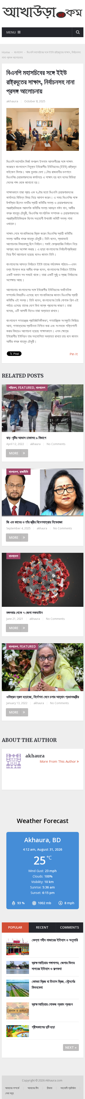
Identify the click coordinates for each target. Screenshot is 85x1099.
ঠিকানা (49, 1088)
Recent (42, 927)
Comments (69, 927)
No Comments (56, 444)
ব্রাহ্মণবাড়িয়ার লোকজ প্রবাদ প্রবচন (52, 1004)
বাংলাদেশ (18, 52)
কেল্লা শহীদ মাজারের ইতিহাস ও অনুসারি (55, 939)
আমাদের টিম (33, 1088)
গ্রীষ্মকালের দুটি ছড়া (43, 1027)
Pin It (74, 354)
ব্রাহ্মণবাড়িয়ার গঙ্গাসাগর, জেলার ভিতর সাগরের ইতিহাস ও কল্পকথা (53, 965)
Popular (15, 927)
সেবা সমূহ (9, 1093)
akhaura (12, 101)
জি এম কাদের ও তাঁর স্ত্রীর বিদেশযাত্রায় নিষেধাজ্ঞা (34, 522)
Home (6, 52)
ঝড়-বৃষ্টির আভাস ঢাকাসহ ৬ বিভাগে (26, 437)
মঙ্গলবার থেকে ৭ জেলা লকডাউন (24, 612)
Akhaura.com (54, 1080)
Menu (11, 32)
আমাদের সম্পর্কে (12, 1088)
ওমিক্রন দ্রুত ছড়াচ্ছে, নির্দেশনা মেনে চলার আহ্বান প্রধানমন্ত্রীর (42, 697)
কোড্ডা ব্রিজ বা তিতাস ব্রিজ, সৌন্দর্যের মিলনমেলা (53, 984)
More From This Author (58, 761)
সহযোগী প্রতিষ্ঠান (68, 1088)
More (13, 453)
